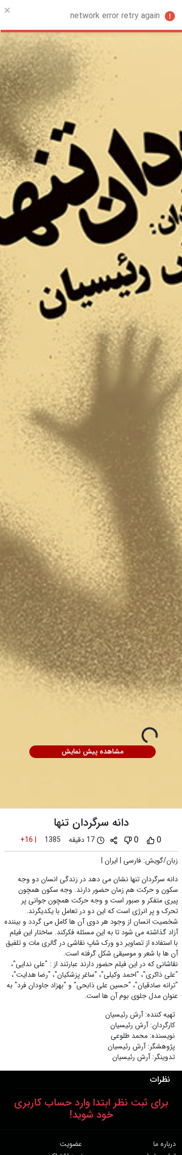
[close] (7, 10)
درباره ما (164, 1143)
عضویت (71, 1143)
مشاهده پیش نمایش (92, 751)
